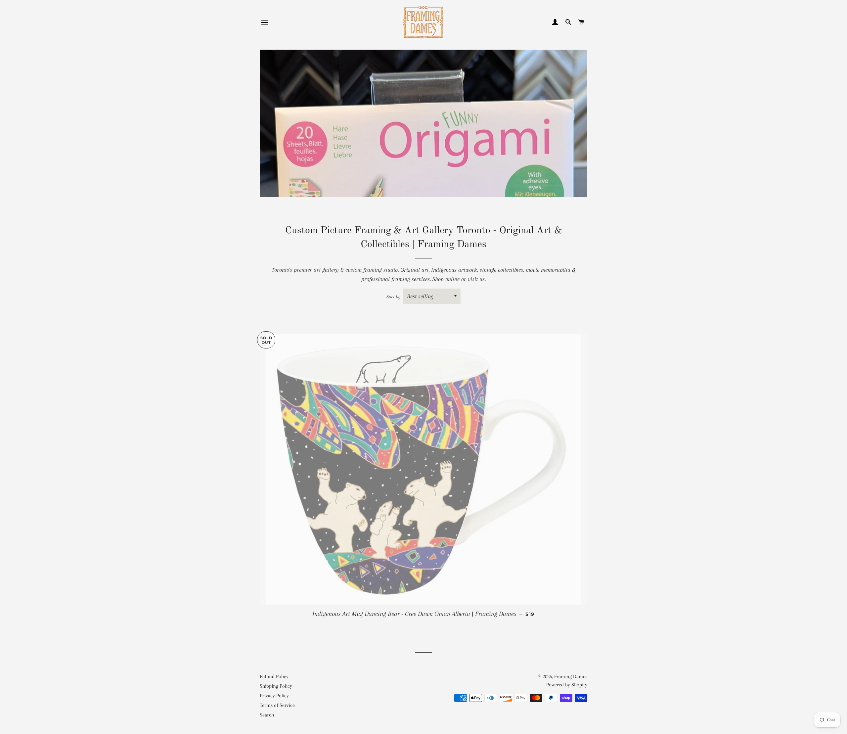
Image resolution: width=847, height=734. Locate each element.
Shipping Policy (276, 686)
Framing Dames (570, 676)
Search (267, 715)
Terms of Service (277, 705)
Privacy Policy (274, 696)
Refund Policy (274, 676)
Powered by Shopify (566, 685)
